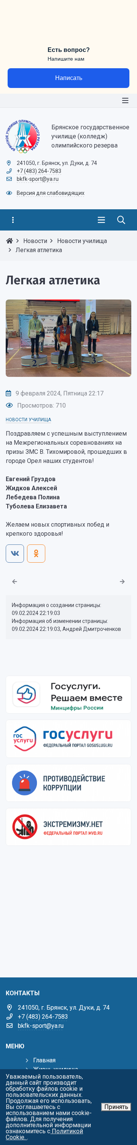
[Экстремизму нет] (68, 826)
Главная (44, 1060)
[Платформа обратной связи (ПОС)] (68, 694)
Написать (68, 78)
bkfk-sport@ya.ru (38, 179)
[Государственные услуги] (68, 738)
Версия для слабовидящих (50, 193)
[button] (113, 338)
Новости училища (28, 419)
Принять (116, 1106)
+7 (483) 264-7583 (39, 171)
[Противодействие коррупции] (68, 783)
